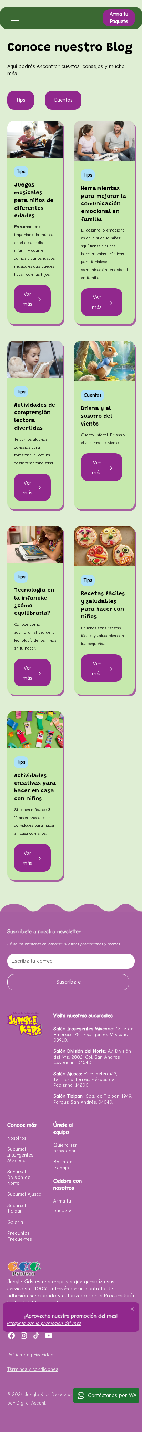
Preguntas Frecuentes (19, 1236)
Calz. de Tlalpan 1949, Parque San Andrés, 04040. (92, 1099)
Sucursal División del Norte (19, 1177)
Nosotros (16, 1138)
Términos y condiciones (32, 1369)
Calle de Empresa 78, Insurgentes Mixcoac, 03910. (93, 1034)
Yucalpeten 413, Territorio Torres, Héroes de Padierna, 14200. (85, 1079)
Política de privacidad (30, 1355)
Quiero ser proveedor (65, 1147)
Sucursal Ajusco (24, 1194)
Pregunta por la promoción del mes (44, 1323)
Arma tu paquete (62, 1206)
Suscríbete (68, 982)
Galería (15, 1222)
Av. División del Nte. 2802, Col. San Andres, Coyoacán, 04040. (92, 1056)
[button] (14, 18)
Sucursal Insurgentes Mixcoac (20, 1154)
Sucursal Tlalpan (16, 1208)
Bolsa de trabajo (62, 1164)
